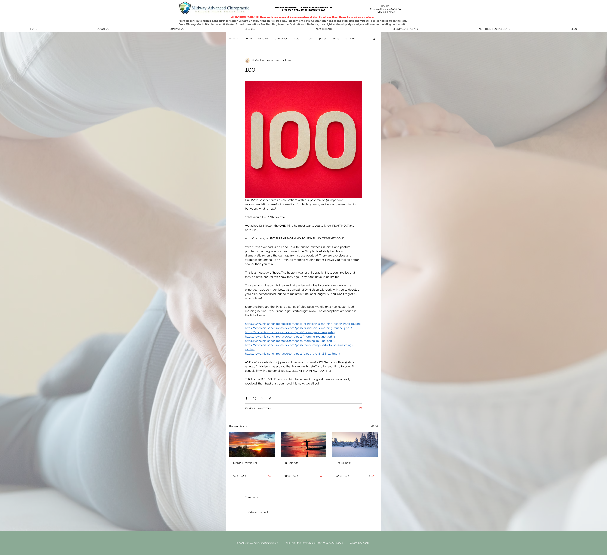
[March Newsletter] (252, 444)
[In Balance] (303, 444)
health (248, 38)
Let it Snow (343, 462)
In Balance (292, 462)
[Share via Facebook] (246, 398)
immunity (263, 38)
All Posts (234, 38)
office (336, 38)
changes (350, 38)
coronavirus (281, 38)
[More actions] (360, 60)
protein (323, 38)
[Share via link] (269, 398)
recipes (298, 38)
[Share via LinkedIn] (262, 398)
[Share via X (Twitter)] (254, 398)
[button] (373, 38)
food (310, 38)
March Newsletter (245, 462)
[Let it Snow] (355, 444)
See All (374, 425)
